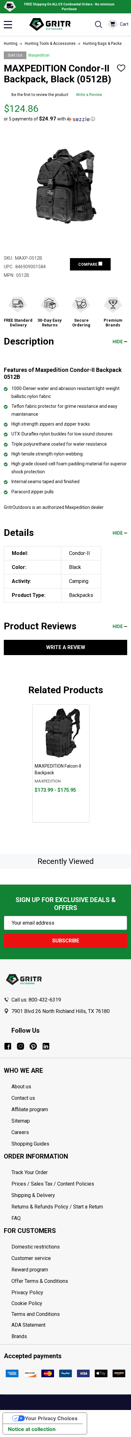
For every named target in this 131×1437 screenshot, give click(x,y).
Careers (20, 1132)
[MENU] (8, 24)
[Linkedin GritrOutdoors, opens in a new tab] (46, 1046)
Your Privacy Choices (51, 1418)
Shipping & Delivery (33, 1195)
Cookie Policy (69, 1303)
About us (21, 1087)
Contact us (23, 1098)
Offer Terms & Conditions (39, 1281)
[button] (49, 119)
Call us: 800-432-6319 (36, 1000)
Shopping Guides (30, 1144)
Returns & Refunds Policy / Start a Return (57, 1207)
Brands (19, 1336)
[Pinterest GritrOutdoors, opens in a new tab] (33, 1046)
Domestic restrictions (35, 1247)
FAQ (16, 1218)
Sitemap (20, 1121)
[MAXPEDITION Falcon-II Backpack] (61, 733)
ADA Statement (28, 1325)
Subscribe (65, 941)
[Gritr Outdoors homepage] (53, 24)
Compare (88, 264)
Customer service (31, 1258)
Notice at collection (32, 1429)
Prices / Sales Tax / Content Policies (52, 1184)
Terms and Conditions (69, 1314)
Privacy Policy (69, 1293)
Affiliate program (29, 1109)
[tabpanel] (60, 763)
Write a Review (89, 94)
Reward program (29, 1270)
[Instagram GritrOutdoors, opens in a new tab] (20, 1046)
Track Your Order (29, 1172)
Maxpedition (39, 55)
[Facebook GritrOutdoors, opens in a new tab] (8, 1046)
